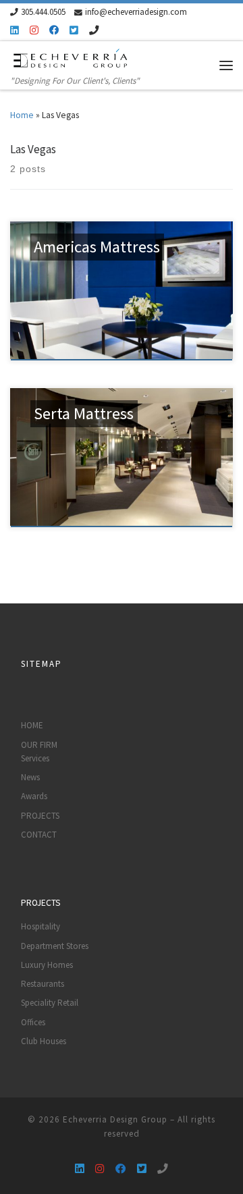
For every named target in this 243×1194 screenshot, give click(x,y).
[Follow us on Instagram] (34, 30)
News (30, 777)
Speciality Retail (49, 1002)
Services (35, 758)
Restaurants (42, 983)
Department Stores (54, 946)
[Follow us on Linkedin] (14, 30)
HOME (32, 725)
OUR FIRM (39, 745)
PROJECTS (40, 815)
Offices (33, 1022)
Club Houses (43, 1041)
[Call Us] (94, 30)
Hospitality (40, 926)
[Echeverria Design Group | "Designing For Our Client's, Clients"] (70, 57)
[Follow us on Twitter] (74, 30)
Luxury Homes (47, 965)
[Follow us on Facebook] (54, 30)
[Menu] (226, 65)
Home (22, 115)
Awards (34, 796)
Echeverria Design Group (115, 1119)
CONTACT (39, 834)
